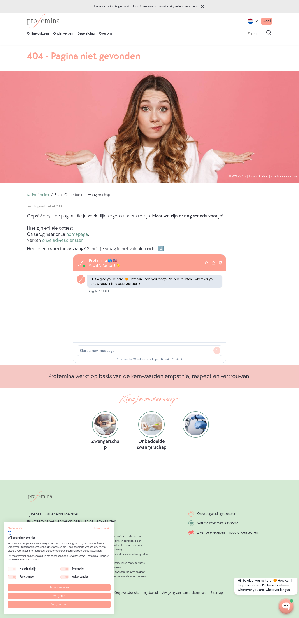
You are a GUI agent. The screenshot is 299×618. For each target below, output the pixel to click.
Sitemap (217, 593)
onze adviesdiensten (63, 240)
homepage (77, 234)
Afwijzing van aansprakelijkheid (184, 593)
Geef (266, 21)
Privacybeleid (102, 528)
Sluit (202, 6)
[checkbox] (12, 569)
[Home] (43, 21)
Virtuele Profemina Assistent (217, 523)
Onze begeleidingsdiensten (216, 514)
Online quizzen (38, 33)
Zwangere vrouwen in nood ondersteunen (227, 533)
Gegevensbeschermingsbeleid (136, 593)
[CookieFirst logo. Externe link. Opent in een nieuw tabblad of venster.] (9, 533)
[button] (17, 528)
